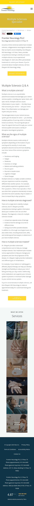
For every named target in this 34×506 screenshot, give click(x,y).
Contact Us (17, 454)
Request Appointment (17, 73)
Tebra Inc (16, 445)
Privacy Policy (25, 445)
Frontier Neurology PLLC (8, 30)
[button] (17, 2)
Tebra (24, 499)
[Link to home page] (10, 8)
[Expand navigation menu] (32, 8)
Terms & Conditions (10, 449)
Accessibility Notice (24, 449)
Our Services (20, 30)
